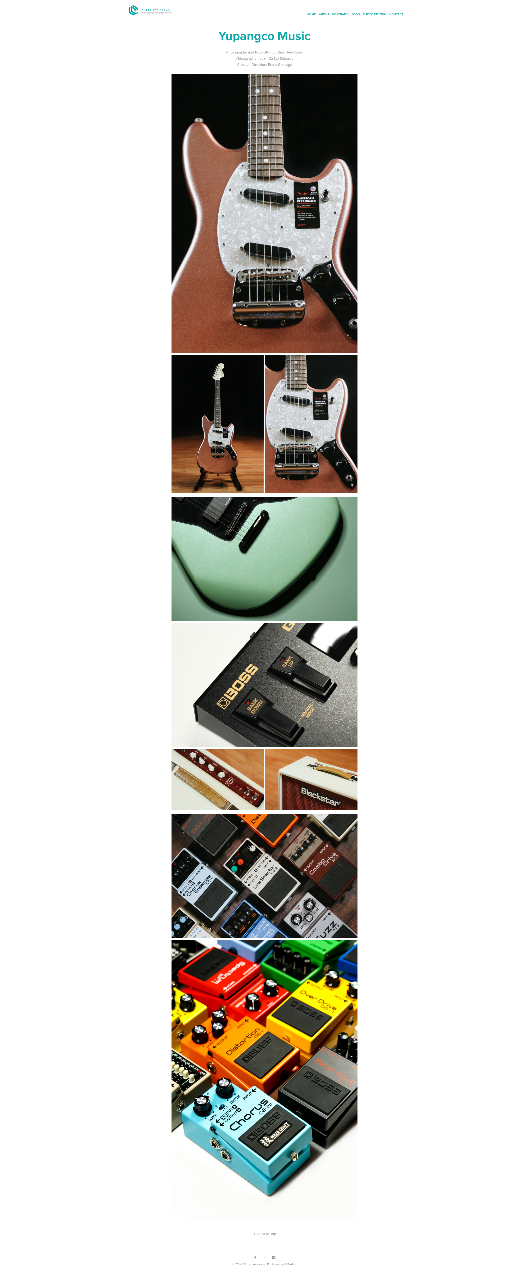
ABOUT (324, 14)
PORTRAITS (340, 14)
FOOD (355, 14)
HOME (311, 14)
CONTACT (396, 14)
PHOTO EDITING (374, 14)
